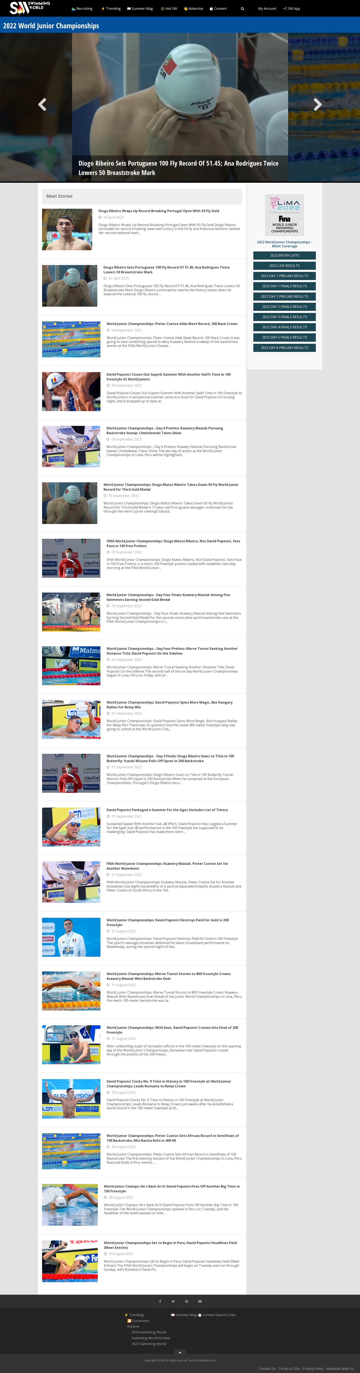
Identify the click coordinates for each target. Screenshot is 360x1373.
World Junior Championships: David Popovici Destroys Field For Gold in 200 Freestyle (168, 922)
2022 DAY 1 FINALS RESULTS (284, 286)
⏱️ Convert (218, 8)
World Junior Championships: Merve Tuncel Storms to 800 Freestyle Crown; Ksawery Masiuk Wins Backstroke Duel (169, 976)
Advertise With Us (340, 1368)
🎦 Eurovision (138, 1320)
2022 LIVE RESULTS (284, 266)
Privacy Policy (312, 1368)
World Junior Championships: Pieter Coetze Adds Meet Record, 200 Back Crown (172, 323)
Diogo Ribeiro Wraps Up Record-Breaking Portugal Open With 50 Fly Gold (159, 211)
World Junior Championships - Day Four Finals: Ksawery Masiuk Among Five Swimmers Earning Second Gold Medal (168, 597)
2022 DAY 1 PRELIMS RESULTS (284, 276)
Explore (133, 1326)
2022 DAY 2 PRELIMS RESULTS (284, 297)
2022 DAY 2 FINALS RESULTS (284, 307)
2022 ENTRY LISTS (284, 256)
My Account (267, 8)
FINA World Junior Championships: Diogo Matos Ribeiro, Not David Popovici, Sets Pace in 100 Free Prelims (173, 543)
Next (317, 108)
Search (221, 1315)
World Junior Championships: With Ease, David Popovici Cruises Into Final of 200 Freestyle (172, 1029)
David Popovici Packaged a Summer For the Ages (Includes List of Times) (167, 810)
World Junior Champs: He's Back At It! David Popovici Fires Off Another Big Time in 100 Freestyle (172, 1188)
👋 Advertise (193, 8)
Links (232, 1315)
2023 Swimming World (148, 1344)
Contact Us (267, 1368)
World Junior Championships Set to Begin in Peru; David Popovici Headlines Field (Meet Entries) (170, 1245)
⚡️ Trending (111, 8)
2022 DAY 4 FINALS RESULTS (284, 327)
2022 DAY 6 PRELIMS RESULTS (284, 348)
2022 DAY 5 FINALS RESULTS (284, 337)
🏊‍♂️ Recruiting (81, 8)
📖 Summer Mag (140, 8)
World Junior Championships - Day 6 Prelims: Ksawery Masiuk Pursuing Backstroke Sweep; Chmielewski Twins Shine (164, 430)
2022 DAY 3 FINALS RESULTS (284, 317)
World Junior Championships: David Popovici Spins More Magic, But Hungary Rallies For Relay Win (169, 704)
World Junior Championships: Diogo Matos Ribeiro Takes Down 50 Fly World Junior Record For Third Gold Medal (171, 486)
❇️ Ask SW (169, 8)
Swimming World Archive (150, 1338)
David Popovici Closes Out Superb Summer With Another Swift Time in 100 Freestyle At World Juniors (169, 376)
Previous (42, 108)
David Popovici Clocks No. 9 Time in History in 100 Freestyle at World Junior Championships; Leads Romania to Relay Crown (169, 1083)
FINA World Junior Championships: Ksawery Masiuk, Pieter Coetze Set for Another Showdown (167, 865)
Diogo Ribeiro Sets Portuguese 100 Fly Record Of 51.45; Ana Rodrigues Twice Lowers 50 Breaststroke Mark (167, 269)
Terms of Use (289, 1368)
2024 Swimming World (148, 1332)
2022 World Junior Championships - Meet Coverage (284, 244)
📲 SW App (291, 8)
